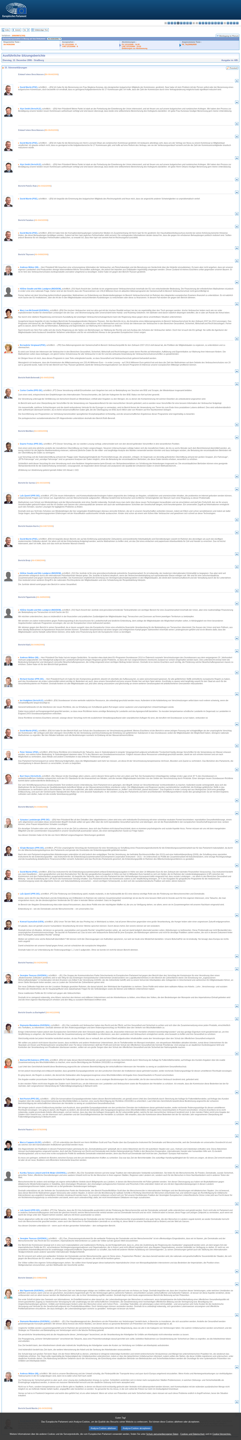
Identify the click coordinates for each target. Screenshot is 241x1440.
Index (7, 30)
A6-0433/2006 (42, 483)
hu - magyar (209, 23)
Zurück (17, 30)
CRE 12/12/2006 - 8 (70, 46)
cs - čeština (172, 23)
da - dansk (175, 23)
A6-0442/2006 (44, 186)
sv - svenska (237, 23)
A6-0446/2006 (37, 645)
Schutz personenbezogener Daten (162, 1434)
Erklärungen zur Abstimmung (134, 48)
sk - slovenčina (228, 23)
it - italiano (200, 23)
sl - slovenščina (231, 23)
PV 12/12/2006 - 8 (69, 44)
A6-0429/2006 (40, 963)
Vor (25, 30)
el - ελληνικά (184, 23)
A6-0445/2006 (46, 377)
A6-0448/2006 (40, 807)
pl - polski (218, 23)
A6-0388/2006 (38, 560)
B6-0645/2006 (51, 130)
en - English (187, 23)
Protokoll (234, 68)
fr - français (190, 23)
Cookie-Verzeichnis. (221, 1434)
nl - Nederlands (215, 23)
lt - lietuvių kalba (206, 23)
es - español (169, 23)
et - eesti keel (181, 23)
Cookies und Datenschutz (192, 1434)
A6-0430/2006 (9, 44)
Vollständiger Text (41, 30)
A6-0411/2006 (52, 1012)
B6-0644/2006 (51, 74)
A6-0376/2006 (39, 1129)
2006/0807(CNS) (18, 36)
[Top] (236, 81)
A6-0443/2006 (41, 220)
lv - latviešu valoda (203, 23)
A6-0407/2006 (46, 526)
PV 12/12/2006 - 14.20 (131, 44)
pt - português (222, 23)
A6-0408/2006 (41, 254)
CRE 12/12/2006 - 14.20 (131, 46)
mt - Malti (212, 23)
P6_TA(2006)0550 (189, 44)
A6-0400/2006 (40, 431)
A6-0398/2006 (39, 1278)
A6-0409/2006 (43, 597)
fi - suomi (234, 23)
